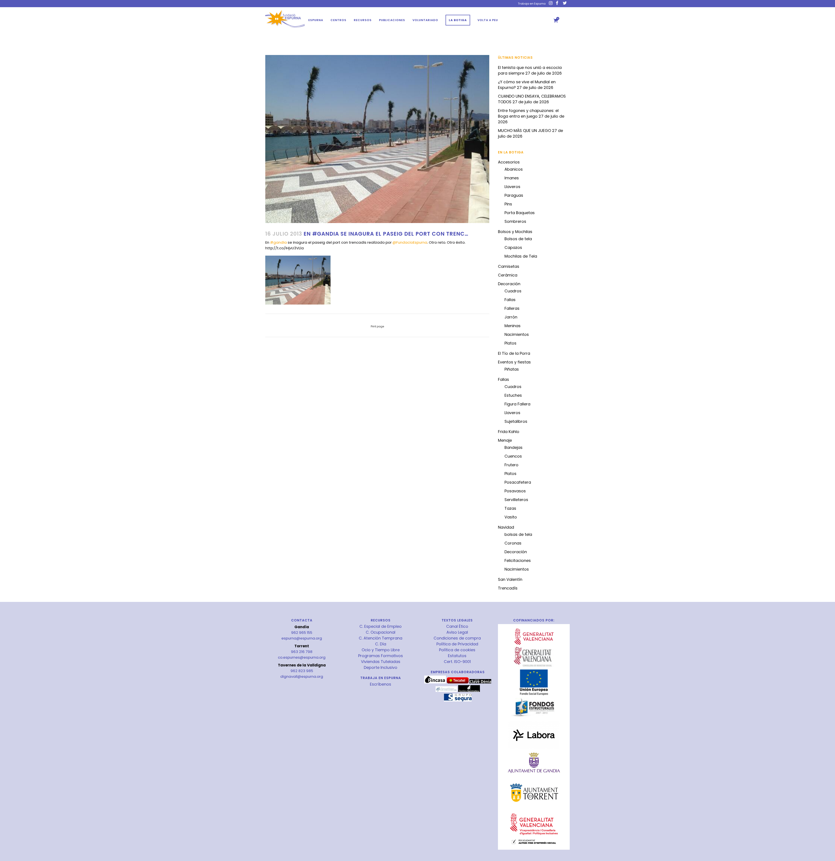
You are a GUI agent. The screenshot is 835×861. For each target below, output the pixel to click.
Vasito (510, 517)
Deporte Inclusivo (380, 667)
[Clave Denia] (480, 682)
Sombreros (515, 221)
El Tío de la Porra (514, 353)
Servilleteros (516, 499)
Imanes (511, 178)
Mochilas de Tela (520, 256)
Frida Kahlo (508, 431)
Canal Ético (457, 626)
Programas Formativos (380, 655)
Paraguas (513, 195)
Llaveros (512, 186)
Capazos (513, 247)
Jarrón (510, 317)
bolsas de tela (518, 534)
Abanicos (513, 169)
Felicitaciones (517, 560)
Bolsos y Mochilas (515, 231)
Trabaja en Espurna (532, 4)
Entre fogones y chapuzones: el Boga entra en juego (528, 113)
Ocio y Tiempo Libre (381, 650)
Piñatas (511, 369)
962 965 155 (301, 632)
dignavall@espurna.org (301, 676)
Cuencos (513, 456)
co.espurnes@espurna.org (302, 657)
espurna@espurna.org (301, 638)
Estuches (513, 395)
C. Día (380, 644)
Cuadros (512, 291)
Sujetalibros (515, 421)
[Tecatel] (458, 682)
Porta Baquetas (519, 212)
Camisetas (508, 266)
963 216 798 (301, 651)
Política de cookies (457, 650)
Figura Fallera (517, 404)
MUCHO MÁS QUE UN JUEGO (524, 130)
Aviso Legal (457, 632)
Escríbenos (380, 684)
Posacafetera (517, 482)
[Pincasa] (435, 682)
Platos (510, 343)
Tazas (510, 508)
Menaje (505, 440)
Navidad (506, 527)
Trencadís (508, 588)
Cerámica (507, 275)
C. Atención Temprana (380, 638)
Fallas (510, 299)
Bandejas (513, 447)
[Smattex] (446, 691)
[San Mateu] (469, 691)
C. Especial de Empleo (380, 626)
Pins (508, 204)
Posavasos (515, 491)
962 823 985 (302, 670)
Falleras (511, 308)
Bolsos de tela (518, 238)
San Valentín (510, 579)
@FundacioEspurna (409, 242)
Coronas (512, 543)
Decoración (509, 283)
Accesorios (509, 162)
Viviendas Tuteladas (380, 661)
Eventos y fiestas (514, 362)
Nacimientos (516, 334)
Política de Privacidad (457, 644)
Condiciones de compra (457, 638)
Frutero (511, 465)
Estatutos (457, 655)
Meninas (512, 325)
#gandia (278, 242)
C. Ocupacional (380, 632)
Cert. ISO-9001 (457, 661)
